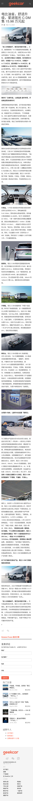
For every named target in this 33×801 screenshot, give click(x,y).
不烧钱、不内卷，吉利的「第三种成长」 (20, 687)
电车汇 (19, 784)
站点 (2, 664)
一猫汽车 (19, 791)
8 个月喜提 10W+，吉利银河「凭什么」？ (19, 695)
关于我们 (10, 733)
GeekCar (16, 4)
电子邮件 (4, 657)
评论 (2, 670)
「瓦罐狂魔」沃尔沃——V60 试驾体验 (20, 711)
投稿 (4, 772)
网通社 (19, 781)
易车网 (19, 788)
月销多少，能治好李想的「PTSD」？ (18, 719)
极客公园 (5, 781)
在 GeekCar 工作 (8, 776)
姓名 (3, 650)
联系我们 (10, 736)
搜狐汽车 (5, 795)
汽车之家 (5, 786)
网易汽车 (5, 788)
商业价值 (5, 784)
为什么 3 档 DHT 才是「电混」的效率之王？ (20, 703)
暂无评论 (27, 690)
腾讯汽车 (5, 791)
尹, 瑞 (3, 25)
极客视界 (19, 793)
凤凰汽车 (19, 786)
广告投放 (5, 774)
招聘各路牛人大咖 (13, 738)
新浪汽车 (5, 793)
